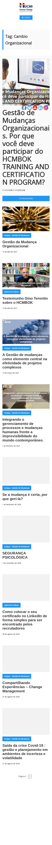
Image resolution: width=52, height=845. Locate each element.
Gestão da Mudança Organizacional (19, 244)
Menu (27, 17)
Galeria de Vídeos (11, 292)
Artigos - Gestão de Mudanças (16, 235)
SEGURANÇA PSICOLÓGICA (15, 555)
